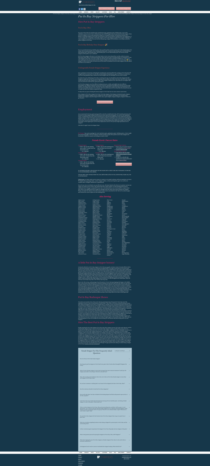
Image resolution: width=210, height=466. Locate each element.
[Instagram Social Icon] (84, 9)
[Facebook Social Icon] (79, 9)
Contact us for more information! (92, 344)
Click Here (80, 125)
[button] (86, 12)
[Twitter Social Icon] (82, 9)
